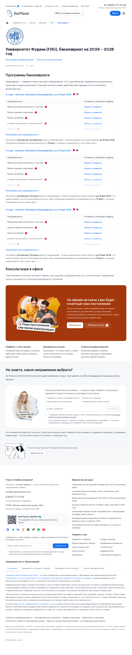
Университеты (19, 23)
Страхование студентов (110, 555)
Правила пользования (71, 617)
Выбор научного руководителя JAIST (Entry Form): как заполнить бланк (99, 499)
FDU (51, 23)
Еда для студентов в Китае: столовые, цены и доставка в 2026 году (98, 506)
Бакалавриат (63, 23)
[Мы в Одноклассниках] (23, 530)
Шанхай (42, 23)
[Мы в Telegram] (13, 530)
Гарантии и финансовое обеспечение (62, 621)
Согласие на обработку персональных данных (25, 621)
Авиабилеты (77, 555)
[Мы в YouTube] (44, 530)
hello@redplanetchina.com (18, 492)
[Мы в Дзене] (28, 530)
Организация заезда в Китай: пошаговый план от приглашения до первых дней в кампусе (98, 513)
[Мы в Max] (8, 530)
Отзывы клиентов (107, 539)
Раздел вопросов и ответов (83, 543)
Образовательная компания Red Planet (22, 575)
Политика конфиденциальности (19, 617)
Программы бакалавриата (20, 60)
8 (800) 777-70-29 (116, 5)
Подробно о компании (81, 539)
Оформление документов (111, 543)
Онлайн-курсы (106, 547)
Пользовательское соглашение (47, 617)
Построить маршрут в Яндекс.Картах (21, 509)
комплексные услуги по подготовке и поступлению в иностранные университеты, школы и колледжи (48, 578)
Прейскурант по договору (93, 617)
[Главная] (7, 22)
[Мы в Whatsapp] (38, 530)
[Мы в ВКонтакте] (18, 530)
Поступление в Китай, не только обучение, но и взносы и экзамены (96, 526)
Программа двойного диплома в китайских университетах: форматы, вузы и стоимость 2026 (96, 519)
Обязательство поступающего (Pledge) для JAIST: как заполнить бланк (99, 486)
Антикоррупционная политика (92, 621)
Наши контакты (78, 551)
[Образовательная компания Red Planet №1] (17, 13)
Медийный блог (107, 551)
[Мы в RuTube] (33, 530)
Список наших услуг (80, 547)
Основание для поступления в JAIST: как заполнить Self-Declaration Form (95, 493)
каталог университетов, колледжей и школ (36, 604)
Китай (32, 23)
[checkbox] (46, 415)
